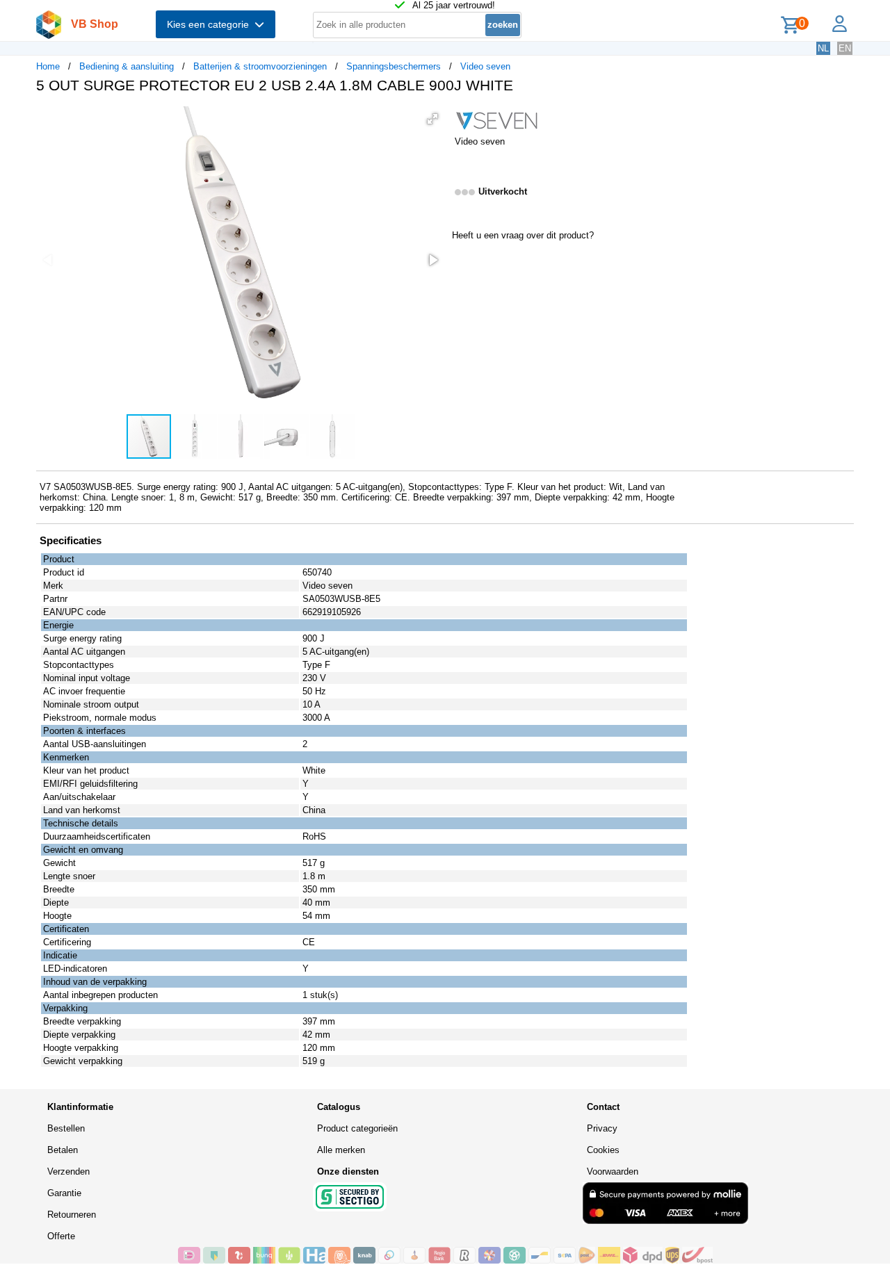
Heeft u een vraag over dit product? (523, 235)
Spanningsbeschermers (393, 66)
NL (823, 48)
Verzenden (68, 1171)
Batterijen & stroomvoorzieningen (260, 66)
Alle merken (341, 1150)
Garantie (64, 1193)
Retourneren (71, 1214)
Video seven (485, 66)
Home (48, 66)
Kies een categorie (210, 24)
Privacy (602, 1128)
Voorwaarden (612, 1171)
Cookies (603, 1150)
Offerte (61, 1236)
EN (845, 48)
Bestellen (66, 1128)
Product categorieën (357, 1128)
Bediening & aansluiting (126, 66)
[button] (432, 119)
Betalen (62, 1150)
